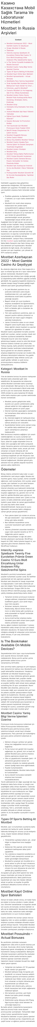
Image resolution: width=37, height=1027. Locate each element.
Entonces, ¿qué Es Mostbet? (17, 88)
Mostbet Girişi (12, 104)
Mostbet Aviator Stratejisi (16, 149)
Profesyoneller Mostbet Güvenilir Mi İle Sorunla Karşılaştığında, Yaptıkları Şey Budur (20, 175)
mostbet (10, 241)
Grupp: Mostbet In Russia (16, 48)
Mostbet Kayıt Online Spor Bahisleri (20, 74)
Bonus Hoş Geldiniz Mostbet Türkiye (20, 140)
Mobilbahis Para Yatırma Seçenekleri (20, 81)
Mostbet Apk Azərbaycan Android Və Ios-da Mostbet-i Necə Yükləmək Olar (20, 168)
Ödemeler (10, 50)
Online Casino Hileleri (14, 137)
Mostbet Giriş (12, 152)
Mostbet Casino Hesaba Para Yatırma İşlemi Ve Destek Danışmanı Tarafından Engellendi (20, 144)
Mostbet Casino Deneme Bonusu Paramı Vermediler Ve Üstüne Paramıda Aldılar (19, 161)
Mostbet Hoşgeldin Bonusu (17, 135)
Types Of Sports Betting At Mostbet (20, 72)
